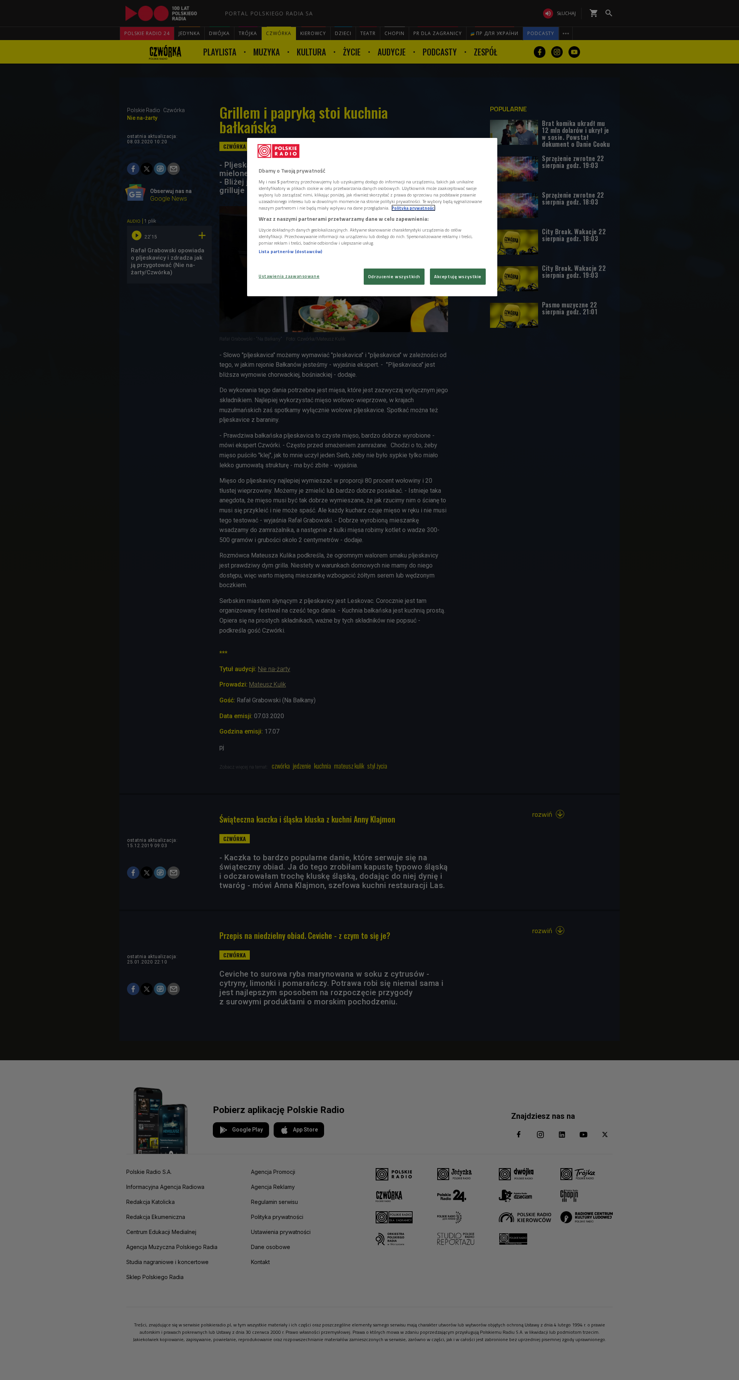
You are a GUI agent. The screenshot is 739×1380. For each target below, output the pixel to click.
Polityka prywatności (413, 208)
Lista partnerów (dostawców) (290, 251)
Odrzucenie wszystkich (394, 276)
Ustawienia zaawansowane (289, 276)
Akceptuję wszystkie (458, 276)
